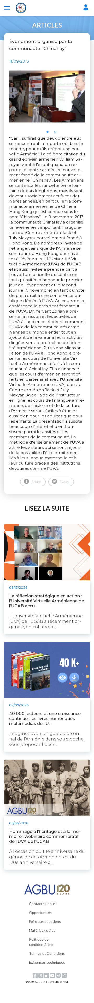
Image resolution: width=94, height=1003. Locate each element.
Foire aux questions (45, 921)
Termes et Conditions (47, 953)
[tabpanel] (47, 96)
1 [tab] (49, 133)
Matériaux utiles (42, 930)
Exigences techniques (47, 962)
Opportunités (40, 912)
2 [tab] (57, 133)
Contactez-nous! (43, 903)
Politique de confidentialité (41, 942)
